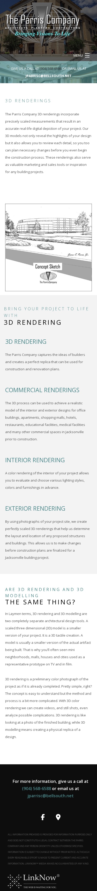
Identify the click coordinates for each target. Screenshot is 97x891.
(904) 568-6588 (51, 68)
